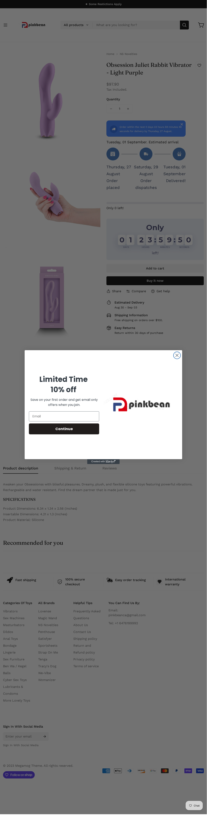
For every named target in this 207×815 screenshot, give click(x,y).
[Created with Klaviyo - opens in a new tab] (103, 461)
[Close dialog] (177, 355)
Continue (64, 428)
